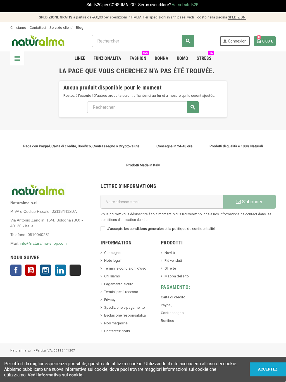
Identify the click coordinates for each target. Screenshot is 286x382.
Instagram (45, 270)
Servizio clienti (61, 27)
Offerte (170, 268)
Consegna (112, 253)
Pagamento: (175, 287)
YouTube (30, 270)
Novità (170, 253)
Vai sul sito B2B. (185, 5)
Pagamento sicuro (119, 284)
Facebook (16, 270)
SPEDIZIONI (237, 17)
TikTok (75, 270)
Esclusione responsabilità (125, 315)
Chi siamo (18, 27)
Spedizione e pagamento (124, 307)
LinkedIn (60, 270)
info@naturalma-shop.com (43, 243)
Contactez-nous (117, 331)
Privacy (109, 300)
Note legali (112, 260)
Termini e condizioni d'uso (125, 268)
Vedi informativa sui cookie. (56, 375)
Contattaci (38, 27)
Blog (80, 27)
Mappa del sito (177, 276)
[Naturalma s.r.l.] (38, 41)
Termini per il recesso (121, 292)
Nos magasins (116, 323)
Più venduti (173, 260)
